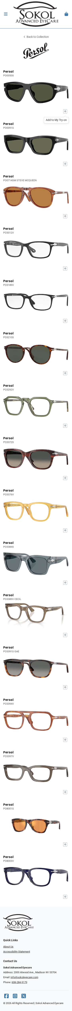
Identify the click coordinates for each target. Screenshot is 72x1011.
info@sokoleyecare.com (24, 977)
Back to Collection (38, 37)
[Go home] (36, 14)
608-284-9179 (19, 982)
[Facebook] (6, 996)
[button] (6, 14)
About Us (8, 946)
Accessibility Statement (16, 951)
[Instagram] (15, 996)
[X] (23, 996)
